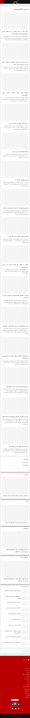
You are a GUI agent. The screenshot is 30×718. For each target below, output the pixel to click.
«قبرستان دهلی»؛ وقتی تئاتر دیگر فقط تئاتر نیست (16, 522)
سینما (28, 680)
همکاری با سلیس (25, 674)
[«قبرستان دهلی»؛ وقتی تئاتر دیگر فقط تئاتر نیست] (15, 513)
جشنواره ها (27, 689)
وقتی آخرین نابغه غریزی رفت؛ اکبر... (13, 636)
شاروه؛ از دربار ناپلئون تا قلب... (14, 613)
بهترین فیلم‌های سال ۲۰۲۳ (21, 180)
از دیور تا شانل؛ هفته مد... (15, 619)
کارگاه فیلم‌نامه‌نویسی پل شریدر (20, 151)
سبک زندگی (26, 691)
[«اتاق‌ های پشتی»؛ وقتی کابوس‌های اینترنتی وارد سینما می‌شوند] (24, 644)
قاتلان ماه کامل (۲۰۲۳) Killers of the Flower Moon (15, 208)
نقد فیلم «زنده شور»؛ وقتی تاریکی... (13, 607)
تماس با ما (27, 670)
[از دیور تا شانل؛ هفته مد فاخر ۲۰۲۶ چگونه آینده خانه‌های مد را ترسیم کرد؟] (24, 621)
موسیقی (27, 684)
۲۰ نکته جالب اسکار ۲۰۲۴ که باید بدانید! (18, 123)
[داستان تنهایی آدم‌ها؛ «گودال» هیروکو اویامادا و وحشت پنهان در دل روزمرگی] (15, 569)
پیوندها (28, 676)
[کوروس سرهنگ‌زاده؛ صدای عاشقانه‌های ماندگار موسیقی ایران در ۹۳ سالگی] (15, 540)
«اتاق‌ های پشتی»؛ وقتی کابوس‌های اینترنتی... (11, 642)
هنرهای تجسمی (26, 686)
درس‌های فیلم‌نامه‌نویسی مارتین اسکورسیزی (17, 386)
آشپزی (28, 695)
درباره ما (27, 668)
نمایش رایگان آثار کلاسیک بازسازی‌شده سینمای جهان (15, 416)
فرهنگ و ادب (26, 678)
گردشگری (27, 697)
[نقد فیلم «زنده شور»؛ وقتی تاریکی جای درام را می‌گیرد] (15, 486)
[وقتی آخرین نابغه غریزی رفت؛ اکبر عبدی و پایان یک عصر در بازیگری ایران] (24, 638)
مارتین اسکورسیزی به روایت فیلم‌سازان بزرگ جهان (15, 326)
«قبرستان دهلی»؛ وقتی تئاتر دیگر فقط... (12, 590)
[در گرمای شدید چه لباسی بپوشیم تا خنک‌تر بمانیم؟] (24, 603)
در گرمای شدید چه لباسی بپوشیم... (13, 602)
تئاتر (28, 682)
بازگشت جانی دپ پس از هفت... (14, 625)
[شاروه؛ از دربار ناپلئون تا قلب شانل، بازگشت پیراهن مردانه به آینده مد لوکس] (24, 615)
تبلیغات (27, 672)
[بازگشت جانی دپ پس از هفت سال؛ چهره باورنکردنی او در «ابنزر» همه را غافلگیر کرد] (24, 626)
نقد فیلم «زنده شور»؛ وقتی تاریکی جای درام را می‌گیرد (15, 495)
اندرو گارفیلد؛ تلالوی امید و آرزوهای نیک (18, 446)
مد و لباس (27, 693)
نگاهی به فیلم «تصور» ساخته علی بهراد (18, 236)
